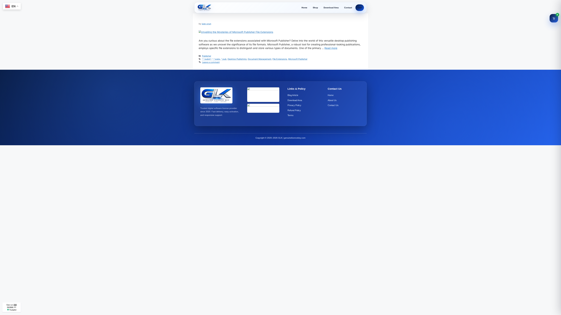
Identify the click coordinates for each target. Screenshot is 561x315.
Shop (315, 7)
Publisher (206, 56)
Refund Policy (294, 110)
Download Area (331, 7)
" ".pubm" (206, 59)
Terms (291, 115)
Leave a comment (211, 62)
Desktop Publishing (237, 59)
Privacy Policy (294, 105)
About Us (332, 100)
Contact (348, 7)
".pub (223, 59)
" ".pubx (216, 59)
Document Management (259, 59)
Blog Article (293, 95)
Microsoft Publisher (297, 59)
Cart (360, 7)
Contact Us (333, 105)
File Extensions (279, 59)
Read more (330, 48)
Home (304, 7)
